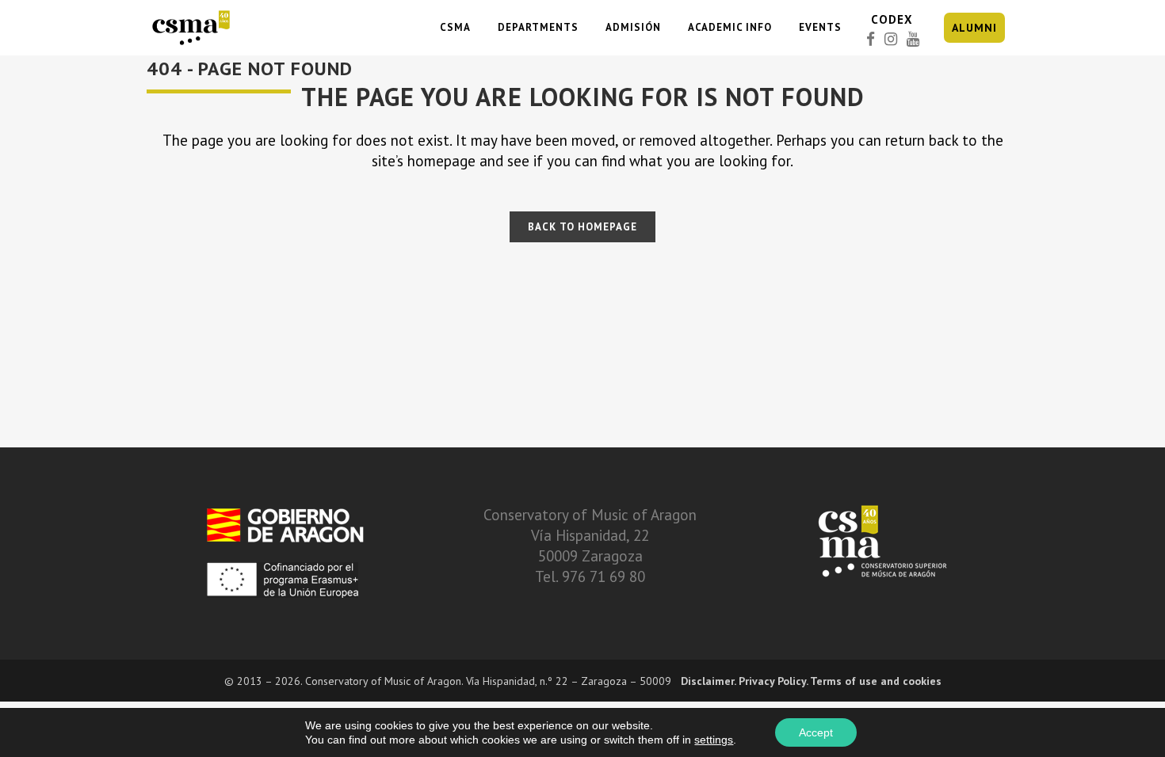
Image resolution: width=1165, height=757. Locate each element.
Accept (816, 732)
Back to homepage (582, 227)
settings (713, 739)
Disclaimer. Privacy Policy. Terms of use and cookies (811, 681)
